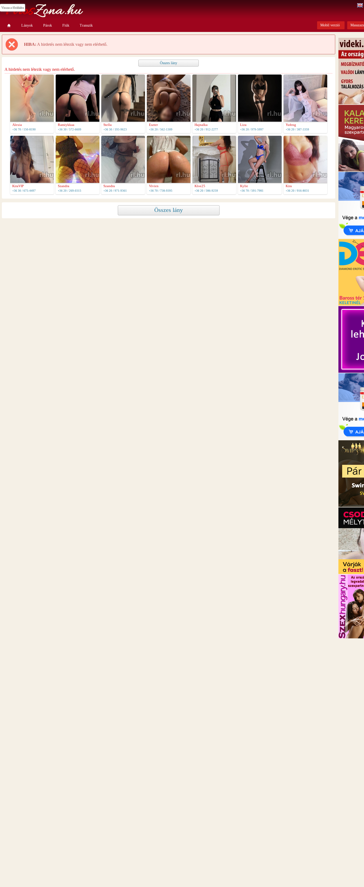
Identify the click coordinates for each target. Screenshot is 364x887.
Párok (47, 25)
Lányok (27, 25)
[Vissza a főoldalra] (9, 25)
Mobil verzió (330, 25)
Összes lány (168, 63)
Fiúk (65, 25)
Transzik (86, 25)
